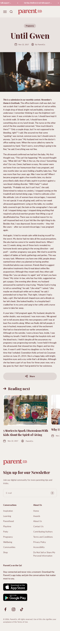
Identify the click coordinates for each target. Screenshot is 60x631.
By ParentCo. (40, 44)
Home (36, 510)
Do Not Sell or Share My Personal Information (44, 554)
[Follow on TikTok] (22, 609)
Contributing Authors (43, 531)
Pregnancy (30, 26)
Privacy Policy (39, 542)
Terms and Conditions (43, 536)
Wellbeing (7, 542)
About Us (37, 521)
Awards (36, 516)
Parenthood (8, 521)
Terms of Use (22, 622)
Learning (7, 516)
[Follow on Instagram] (13, 609)
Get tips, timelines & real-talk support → (37, 3)
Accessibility (39, 547)
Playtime (7, 526)
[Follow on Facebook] (5, 609)
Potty (5, 531)
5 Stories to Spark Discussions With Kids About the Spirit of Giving (25, 433)
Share (32, 376)
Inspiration (8, 510)
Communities (9, 547)
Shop (5, 552)
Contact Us (38, 526)
